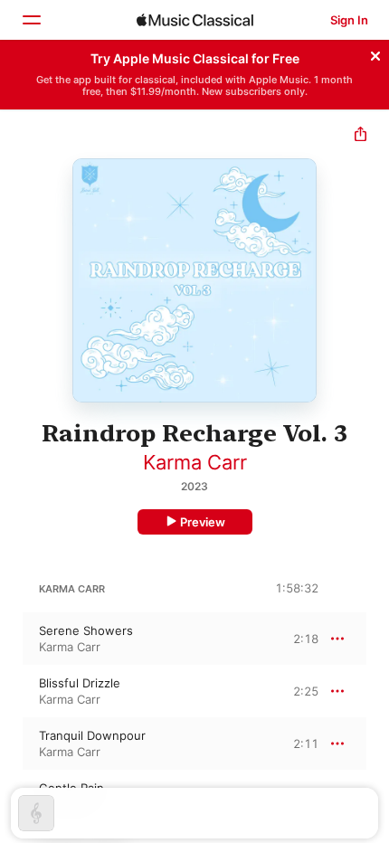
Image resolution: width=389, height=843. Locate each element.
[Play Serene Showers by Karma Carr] (12, 638)
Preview (202, 522)
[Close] (375, 53)
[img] (195, 20)
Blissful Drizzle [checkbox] (79, 683)
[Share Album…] (360, 136)
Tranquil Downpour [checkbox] (92, 735)
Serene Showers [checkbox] (86, 630)
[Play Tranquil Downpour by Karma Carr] (12, 743)
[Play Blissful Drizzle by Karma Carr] (12, 691)
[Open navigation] (31, 20)
